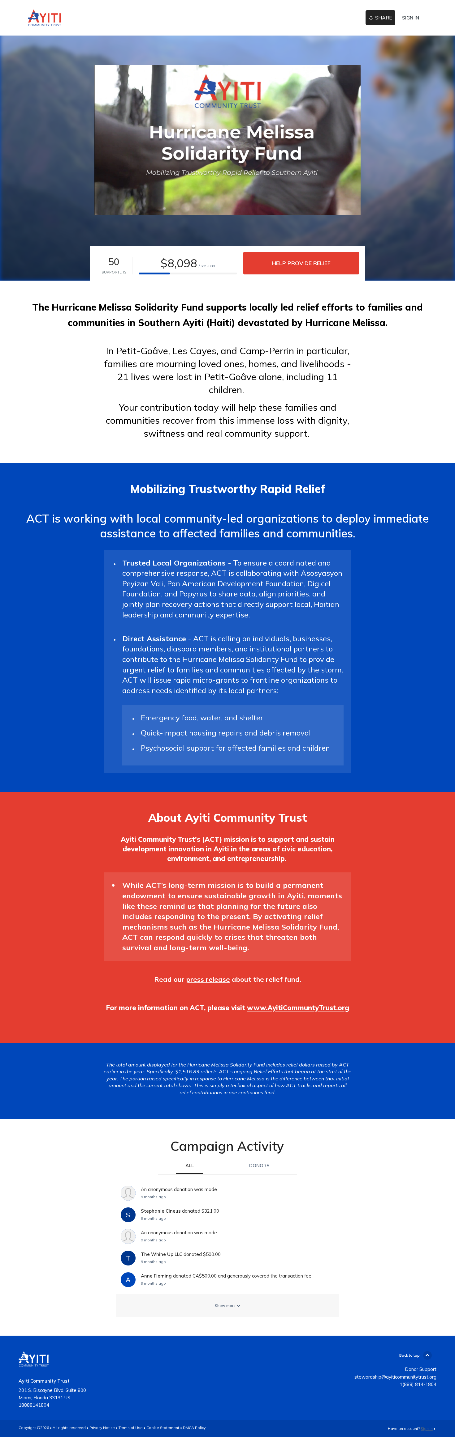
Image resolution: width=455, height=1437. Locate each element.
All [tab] (189, 1165)
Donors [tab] (259, 1165)
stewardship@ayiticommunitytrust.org (395, 1377)
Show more (225, 1305)
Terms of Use (131, 1427)
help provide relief (301, 263)
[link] (44, 17)
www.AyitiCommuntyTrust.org (298, 1007)
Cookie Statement (162, 1427)
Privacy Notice (102, 1427)
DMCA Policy (194, 1427)
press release (208, 979)
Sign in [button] (410, 18)
